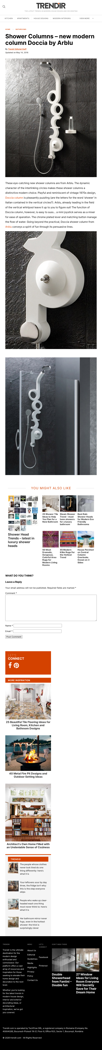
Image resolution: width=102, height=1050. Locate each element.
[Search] (4, 6)
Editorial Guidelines (32, 956)
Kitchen (9, 18)
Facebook (43, 957)
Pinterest (43, 965)
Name (9, 625)
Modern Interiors (62, 18)
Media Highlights (32, 965)
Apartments (23, 18)
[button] (51, 118)
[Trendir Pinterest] (16, 665)
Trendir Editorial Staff (17, 49)
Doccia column (14, 197)
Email (8, 631)
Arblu (8, 226)
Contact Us (32, 980)
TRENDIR (51, 6)
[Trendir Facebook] (10, 665)
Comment (11, 593)
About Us (31, 950)
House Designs (41, 18)
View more (85, 18)
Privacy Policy (30, 973)
